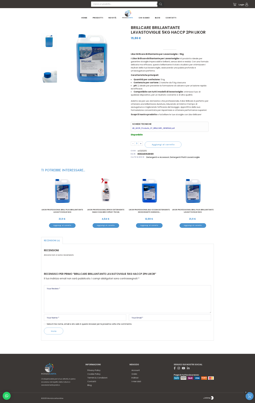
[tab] (52, 240)
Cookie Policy (93, 374)
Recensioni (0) (52, 241)
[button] (7, 396)
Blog (89, 385)
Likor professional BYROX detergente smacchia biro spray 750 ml (105, 210)
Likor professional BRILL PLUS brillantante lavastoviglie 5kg (62, 210)
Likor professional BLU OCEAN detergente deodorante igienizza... (149, 210)
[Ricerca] (160, 4)
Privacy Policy (93, 370)
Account (135, 370)
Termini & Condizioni (97, 377)
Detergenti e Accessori (157, 157)
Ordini (134, 374)
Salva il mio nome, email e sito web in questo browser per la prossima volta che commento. (89, 324)
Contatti (91, 381)
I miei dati (136, 381)
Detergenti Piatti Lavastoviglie (185, 157)
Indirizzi (134, 377)
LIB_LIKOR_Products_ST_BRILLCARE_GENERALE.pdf (153, 128)
